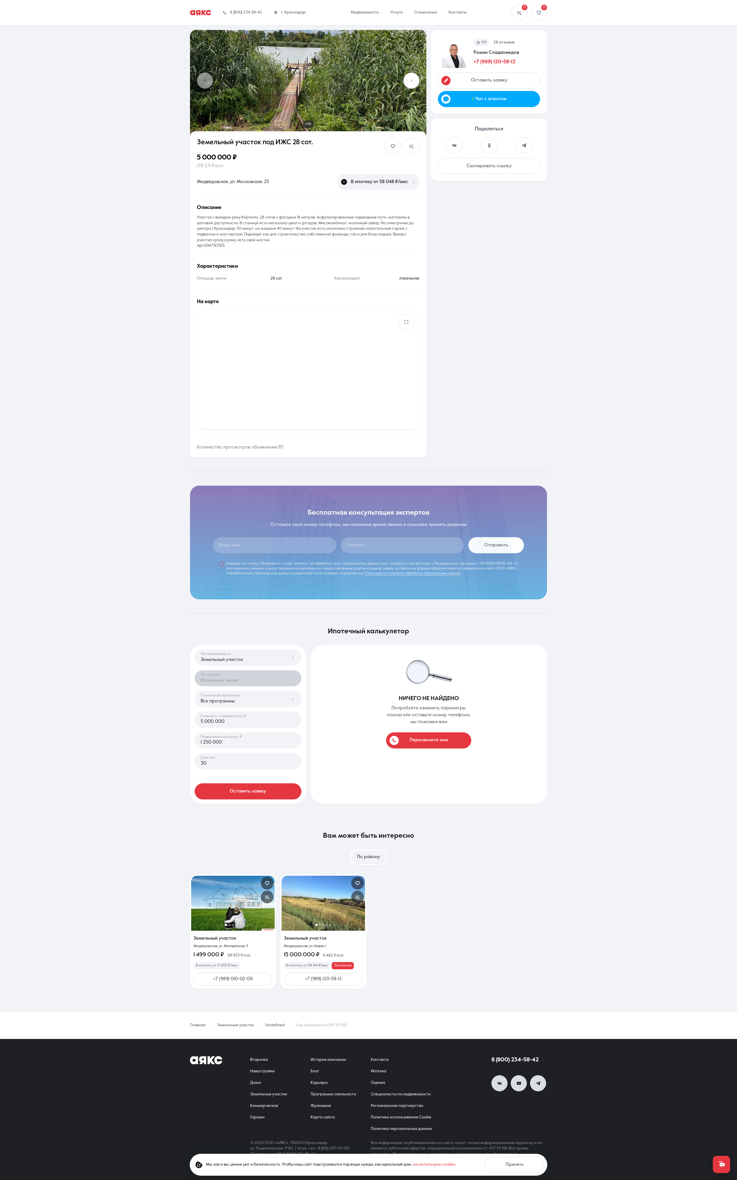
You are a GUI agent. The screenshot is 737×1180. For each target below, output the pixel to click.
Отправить (496, 545)
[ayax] (206, 1060)
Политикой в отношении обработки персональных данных (412, 573)
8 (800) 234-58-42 (515, 1060)
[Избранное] (539, 13)
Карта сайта (323, 1117)
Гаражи (257, 1117)
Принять (515, 1164)
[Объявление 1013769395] (323, 903)
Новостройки (262, 1071)
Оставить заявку (248, 791)
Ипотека (378, 1071)
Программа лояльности (333, 1094)
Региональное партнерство (397, 1106)
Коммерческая (264, 1106)
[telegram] (538, 1083)
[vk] (499, 1083)
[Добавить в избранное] (393, 146)
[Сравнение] (519, 13)
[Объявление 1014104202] (233, 903)
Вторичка (259, 1060)
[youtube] (519, 1083)
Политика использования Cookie (401, 1117)
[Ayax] (200, 12)
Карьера (319, 1083)
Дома (255, 1083)
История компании (328, 1060)
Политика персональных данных (401, 1129)
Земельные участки (268, 1094)
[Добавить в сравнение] (411, 146)
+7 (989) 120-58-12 (494, 61)
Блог (315, 1071)
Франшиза (321, 1106)
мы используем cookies (434, 1164)
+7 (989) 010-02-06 (233, 979)
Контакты (380, 1060)
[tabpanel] (368, 932)
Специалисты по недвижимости (401, 1094)
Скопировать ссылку (489, 166)
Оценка (378, 1083)
